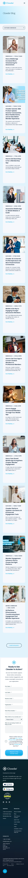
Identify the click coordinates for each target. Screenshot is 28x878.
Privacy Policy (12, 740)
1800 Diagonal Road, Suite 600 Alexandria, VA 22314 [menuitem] (6, 846)
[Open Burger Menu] (24, 3)
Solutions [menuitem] (5, 808)
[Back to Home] (8, 3)
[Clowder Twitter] (6, 802)
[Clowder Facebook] (4, 802)
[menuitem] (7, 811)
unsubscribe (17, 744)
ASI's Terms (18, 738)
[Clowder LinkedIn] (9, 802)
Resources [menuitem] (16, 808)
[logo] (10, 769)
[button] (14, 645)
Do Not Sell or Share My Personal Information (12, 861)
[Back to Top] (5, 871)
